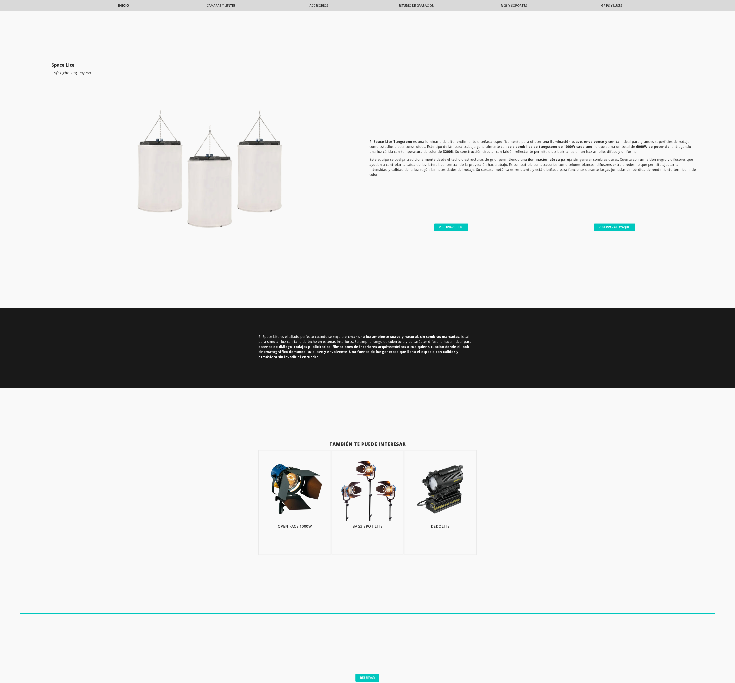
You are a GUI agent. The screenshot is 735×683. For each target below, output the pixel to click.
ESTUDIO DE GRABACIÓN (416, 5)
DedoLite (440, 526)
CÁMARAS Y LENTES (221, 5)
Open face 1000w (295, 526)
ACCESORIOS (319, 5)
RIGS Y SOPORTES (514, 5)
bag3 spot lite (367, 526)
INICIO (123, 5)
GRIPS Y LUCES (611, 5)
